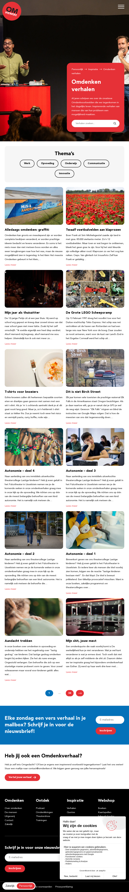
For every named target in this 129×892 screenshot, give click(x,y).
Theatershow (43, 816)
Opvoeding (47, 163)
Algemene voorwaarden (39, 887)
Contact (9, 820)
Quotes (71, 812)
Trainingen (41, 820)
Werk (27, 163)
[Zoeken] (115, 123)
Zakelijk (9, 824)
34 (69, 693)
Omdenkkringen (44, 812)
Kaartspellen (104, 812)
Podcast (40, 808)
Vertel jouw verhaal (20, 777)
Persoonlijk (77, 69)
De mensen (11, 812)
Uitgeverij (10, 816)
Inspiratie (93, 69)
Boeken (102, 808)
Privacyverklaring (64, 887)
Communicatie (96, 163)
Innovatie (64, 173)
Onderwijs (71, 163)
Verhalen (71, 808)
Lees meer (10, 265)
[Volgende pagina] (80, 693)
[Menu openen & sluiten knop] (121, 6)
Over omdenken (13, 808)
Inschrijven (106, 731)
